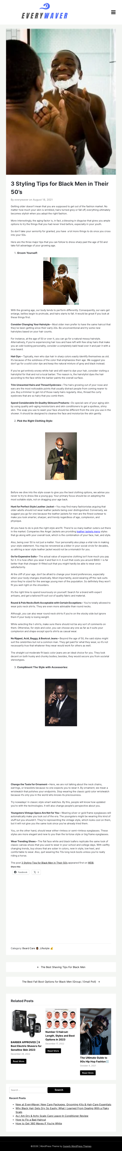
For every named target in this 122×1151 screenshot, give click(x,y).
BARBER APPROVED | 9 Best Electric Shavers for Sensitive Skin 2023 (26, 1046)
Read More (18, 1061)
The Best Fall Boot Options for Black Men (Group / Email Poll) (59, 981)
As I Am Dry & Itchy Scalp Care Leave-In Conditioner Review (52, 1115)
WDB (91, 862)
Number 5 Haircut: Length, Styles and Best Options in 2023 (60, 1035)
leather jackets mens (88, 531)
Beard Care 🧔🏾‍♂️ (30, 948)
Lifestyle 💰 (46, 948)
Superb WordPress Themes (77, 1146)
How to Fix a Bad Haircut (31, 1119)
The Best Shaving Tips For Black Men (63, 967)
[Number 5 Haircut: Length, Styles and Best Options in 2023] (61, 1028)
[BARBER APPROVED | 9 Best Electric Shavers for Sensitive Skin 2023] (26, 1038)
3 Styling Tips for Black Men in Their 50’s (44, 862)
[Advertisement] (61, 759)
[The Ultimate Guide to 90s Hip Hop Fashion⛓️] (95, 1053)
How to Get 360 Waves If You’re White (39, 1123)
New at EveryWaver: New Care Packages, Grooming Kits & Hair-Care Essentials (63, 1104)
